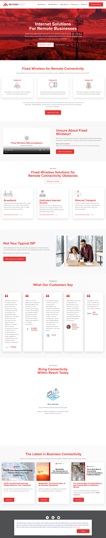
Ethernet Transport (85, 200)
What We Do (64, 4)
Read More (9, 500)
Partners (83, 4)
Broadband (10, 200)
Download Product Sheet (11, 215)
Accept (83, 531)
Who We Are (41, 4)
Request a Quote (96, 4)
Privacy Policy (76, 527)
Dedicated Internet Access (50, 202)
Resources (74, 4)
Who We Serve (52, 4)
